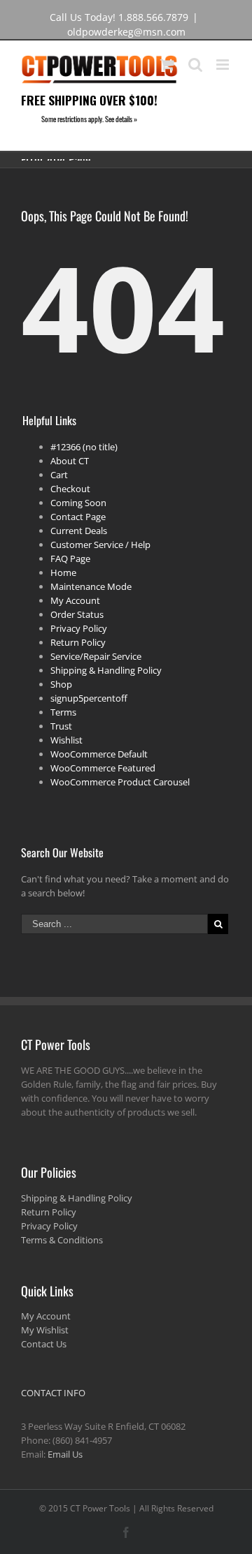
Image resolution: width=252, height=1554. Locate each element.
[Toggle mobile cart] (167, 64)
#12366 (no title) (84, 447)
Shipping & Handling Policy (106, 670)
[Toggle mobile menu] (223, 64)
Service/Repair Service (95, 656)
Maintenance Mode (91, 586)
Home (63, 572)
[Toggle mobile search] (195, 64)
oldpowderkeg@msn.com (126, 31)
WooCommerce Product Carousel (120, 782)
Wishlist (66, 740)
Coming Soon (78, 502)
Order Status (77, 614)
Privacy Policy (78, 628)
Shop (61, 684)
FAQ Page (70, 558)
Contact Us (43, 1344)
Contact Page (78, 516)
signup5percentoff (88, 698)
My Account (75, 600)
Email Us (65, 1454)
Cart (59, 474)
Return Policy (78, 642)
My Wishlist (45, 1330)
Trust (61, 726)
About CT (69, 460)
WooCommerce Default (99, 754)
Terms (63, 712)
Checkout (70, 488)
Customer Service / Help (100, 544)
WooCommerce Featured (102, 768)
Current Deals (78, 530)
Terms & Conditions (62, 1240)
